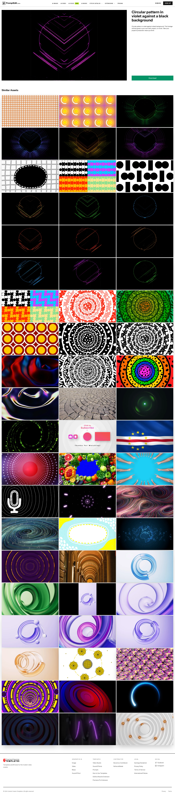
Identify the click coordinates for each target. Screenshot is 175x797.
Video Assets (97, 763)
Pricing (120, 3)
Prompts (95, 770)
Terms (170, 791)
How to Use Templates (100, 773)
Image (74, 763)
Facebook (160, 763)
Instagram (160, 766)
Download (152, 78)
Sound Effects (97, 766)
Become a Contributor (121, 763)
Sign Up (168, 3)
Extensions (109, 3)
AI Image (55, 3)
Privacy (164, 791)
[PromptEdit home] (11, 3)
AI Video (63, 3)
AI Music (84, 3)
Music (74, 770)
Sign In (158, 3)
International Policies (141, 773)
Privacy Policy (138, 766)
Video (74, 766)
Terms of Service (139, 770)
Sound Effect (76, 773)
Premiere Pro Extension (100, 780)
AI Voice (73, 3)
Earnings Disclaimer (140, 763)
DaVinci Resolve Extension (101, 777)
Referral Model (118, 766)
